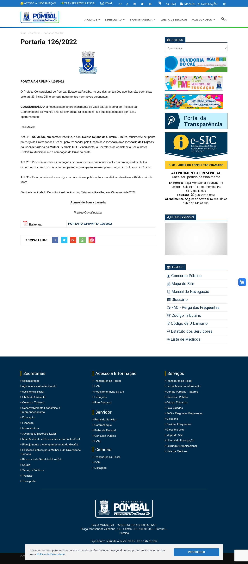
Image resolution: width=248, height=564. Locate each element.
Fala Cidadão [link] (174, 407)
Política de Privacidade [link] (51, 554)
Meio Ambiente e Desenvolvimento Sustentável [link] (51, 439)
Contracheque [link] (103, 424)
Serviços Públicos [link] (33, 470)
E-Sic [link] (97, 386)
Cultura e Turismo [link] (33, 402)
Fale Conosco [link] (201, 19)
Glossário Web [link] (175, 429)
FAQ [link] (173, 4)
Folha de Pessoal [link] (105, 430)
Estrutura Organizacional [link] (181, 445)
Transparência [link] (141, 19)
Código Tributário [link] (177, 402)
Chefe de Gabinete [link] (34, 397)
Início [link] (23, 33)
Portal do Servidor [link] (105, 419)
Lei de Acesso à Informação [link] (183, 386)
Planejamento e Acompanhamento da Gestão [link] (50, 444)
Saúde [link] (26, 464)
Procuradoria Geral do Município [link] (42, 459)
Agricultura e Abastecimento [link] (39, 386)
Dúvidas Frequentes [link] (178, 424)
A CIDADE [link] (90, 19)
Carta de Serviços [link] (174, 19)
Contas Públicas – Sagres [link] (182, 391)
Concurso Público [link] (105, 435)
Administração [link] (31, 380)
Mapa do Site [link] (174, 435)
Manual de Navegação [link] (200, 4)
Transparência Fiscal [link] (79, 3)
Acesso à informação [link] (39, 3)
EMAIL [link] (108, 3)
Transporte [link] (29, 481)
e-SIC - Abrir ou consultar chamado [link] (196, 165)
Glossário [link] (172, 418)
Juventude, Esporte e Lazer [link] (39, 433)
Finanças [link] (28, 422)
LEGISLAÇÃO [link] (113, 19)
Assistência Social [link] (33, 391)
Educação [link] (28, 417)
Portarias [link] (35, 33)
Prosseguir (196, 552)
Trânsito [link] (27, 475)
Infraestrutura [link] (30, 428)
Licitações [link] (100, 397)
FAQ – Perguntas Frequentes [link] (184, 413)
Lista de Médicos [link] (176, 451)
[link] (224, 4)
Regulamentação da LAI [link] (109, 391)
